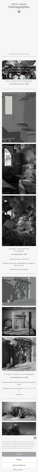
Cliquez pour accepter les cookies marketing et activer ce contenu (19, 70)
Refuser (19, 460)
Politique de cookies (18, 469)
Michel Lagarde (19, 4)
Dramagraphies (19, 7)
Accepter (19, 454)
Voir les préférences (19, 465)
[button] (35, 438)
